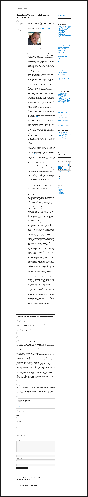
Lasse (20, 320)
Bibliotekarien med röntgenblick (62, 56)
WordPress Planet (61, 193)
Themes (59, 191)
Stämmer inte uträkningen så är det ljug (63, 101)
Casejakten (18, 25)
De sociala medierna (61, 112)
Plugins (59, 188)
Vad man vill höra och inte (61, 50)
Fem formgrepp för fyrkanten (62, 95)
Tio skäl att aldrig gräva (61, 96)
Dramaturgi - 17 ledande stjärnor (62, 52)
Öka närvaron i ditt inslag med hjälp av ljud (64, 100)
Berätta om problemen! (61, 38)
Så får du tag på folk (60, 85)
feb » (68, 171)
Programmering (60, 122)
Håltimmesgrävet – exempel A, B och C (64, 27)
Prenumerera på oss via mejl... (62, 15)
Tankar (65, 123)
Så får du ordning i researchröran (62, 93)
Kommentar (19, 440)
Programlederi (65, 120)
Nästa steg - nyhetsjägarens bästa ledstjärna (64, 45)
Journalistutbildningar (19, 27)
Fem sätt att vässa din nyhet (62, 74)
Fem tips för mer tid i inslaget (62, 94)
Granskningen (18, 26)
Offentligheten (18, 29)
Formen (59, 114)
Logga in (59, 178)
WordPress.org (60, 181)
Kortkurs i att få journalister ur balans (63, 37)
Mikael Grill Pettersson (19, 23)
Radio (65, 122)
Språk (62, 123)
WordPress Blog (60, 192)
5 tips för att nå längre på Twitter (62, 102)
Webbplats (18, 463)
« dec (60, 171)
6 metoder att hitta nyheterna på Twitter (63, 81)
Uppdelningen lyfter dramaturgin (63, 39)
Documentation (60, 187)
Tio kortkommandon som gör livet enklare (64, 68)
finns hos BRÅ (33, 153)
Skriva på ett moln (60, 70)
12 (58, 166)
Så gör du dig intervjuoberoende (62, 72)
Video (66, 125)
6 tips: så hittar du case (61, 76)
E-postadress (19, 458)
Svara (17, 380)
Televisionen (69, 123)
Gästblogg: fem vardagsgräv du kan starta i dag (64, 83)
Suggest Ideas (60, 189)
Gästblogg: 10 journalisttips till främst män (64, 26)
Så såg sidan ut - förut (61, 58)
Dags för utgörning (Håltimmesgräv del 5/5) (64, 28)
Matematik (67, 117)
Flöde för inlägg (60, 179)
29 (64, 169)
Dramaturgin (67, 112)
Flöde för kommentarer (61, 180)
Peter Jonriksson (31, 24)
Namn (17, 454)
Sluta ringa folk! (60, 54)
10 (68, 164)
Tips (20, 30)
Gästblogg (21, 25)
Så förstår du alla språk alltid (62, 66)
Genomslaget (63, 114)
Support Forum (60, 190)
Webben (69, 125)
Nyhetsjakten (18, 28)
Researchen (18, 30)
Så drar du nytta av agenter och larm (63, 99)
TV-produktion (62, 125)
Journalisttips (21, 7)
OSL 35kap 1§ (37, 116)
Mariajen (59, 132)
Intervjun (63, 115)
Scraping (59, 123)
